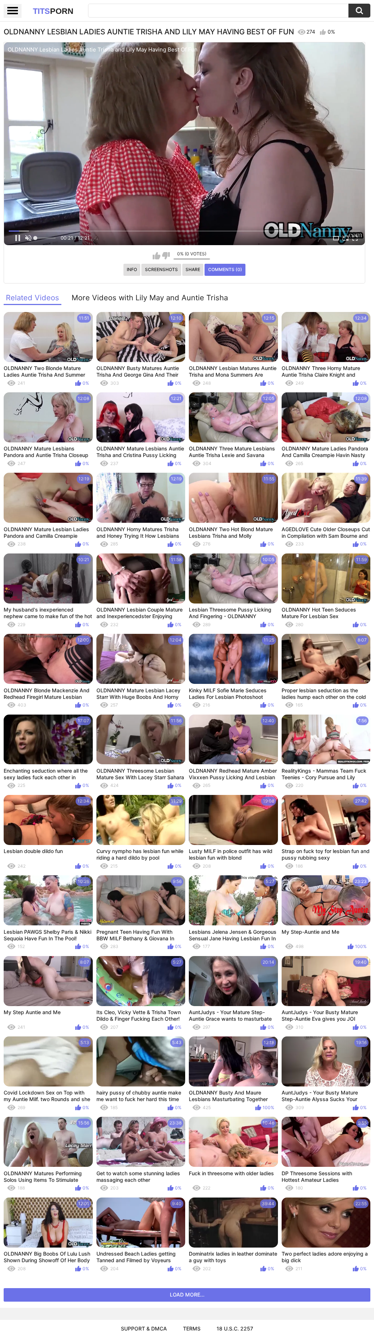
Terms (192, 1328)
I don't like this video (166, 255)
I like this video (156, 255)
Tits (53, 11)
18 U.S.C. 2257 (235, 1328)
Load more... (187, 1294)
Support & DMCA (144, 1328)
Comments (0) (225, 269)
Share (193, 269)
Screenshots (161, 269)
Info (132, 269)
